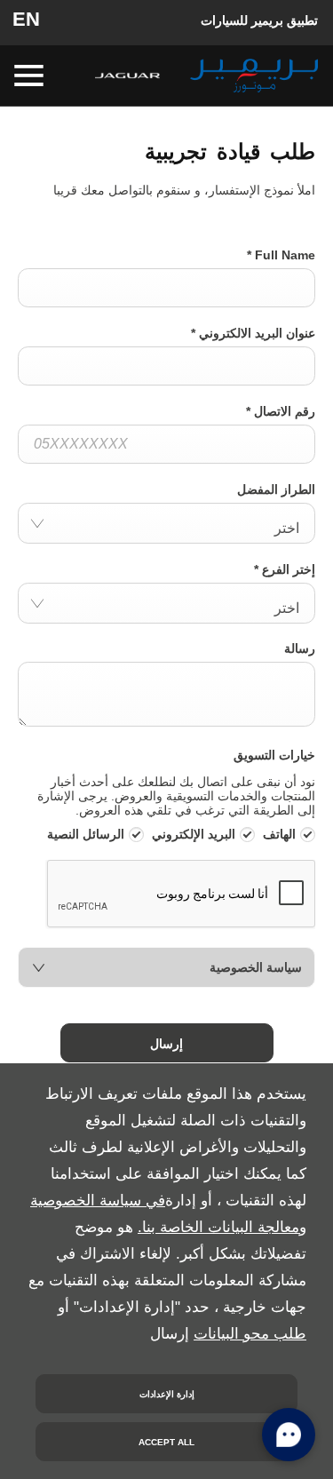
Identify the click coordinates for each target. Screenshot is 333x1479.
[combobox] (166, 523)
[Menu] (30, 76)
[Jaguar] (127, 75)
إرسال (166, 1043)
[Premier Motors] (254, 75)
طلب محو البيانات (250, 1333)
